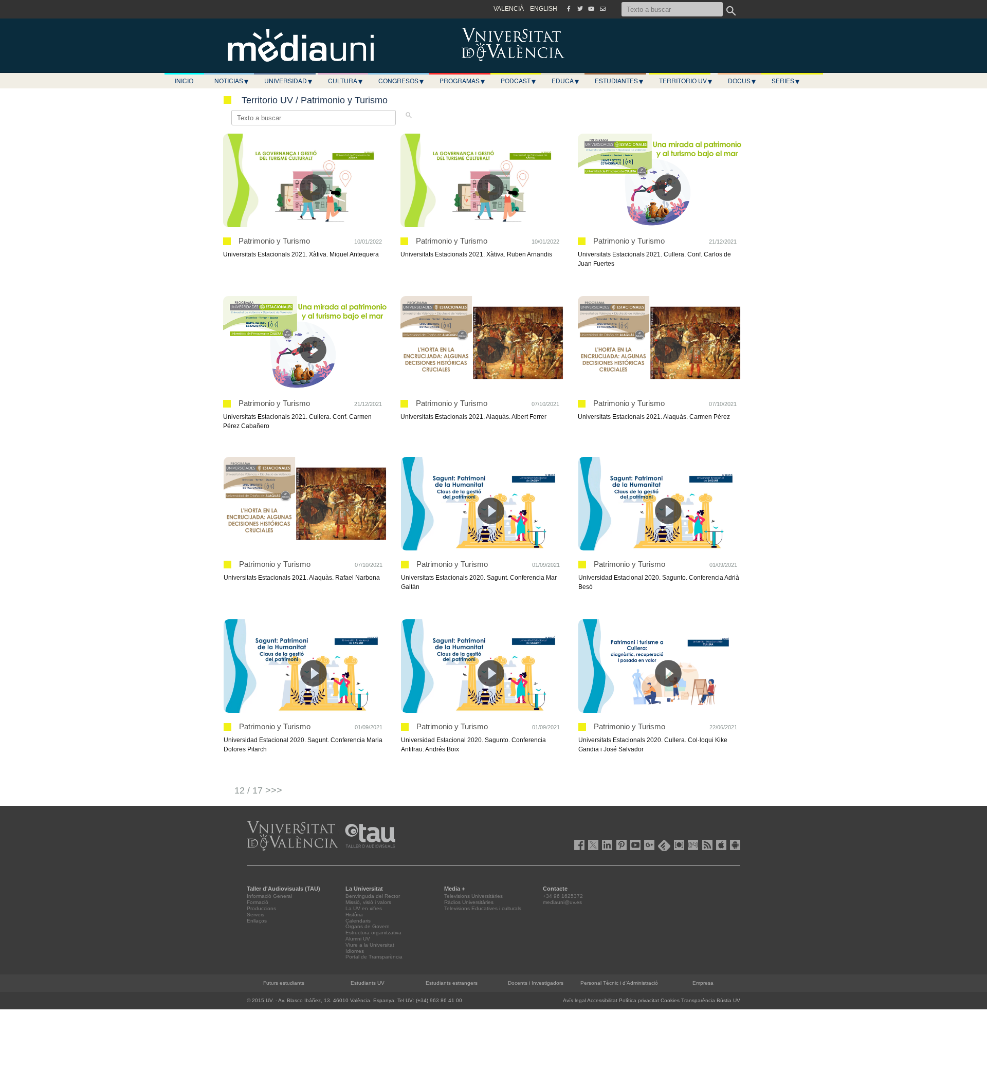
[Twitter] (579, 8)
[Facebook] (568, 8)
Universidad (288, 80)
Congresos (401, 80)
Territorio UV (685, 80)
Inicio (184, 80)
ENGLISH (543, 8)
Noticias (231, 80)
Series (785, 80)
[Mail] (602, 8)
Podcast (518, 80)
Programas (462, 80)
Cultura (345, 80)
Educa (565, 80)
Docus (742, 80)
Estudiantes (619, 80)
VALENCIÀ (509, 8)
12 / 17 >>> (258, 790)
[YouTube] (591, 8)
